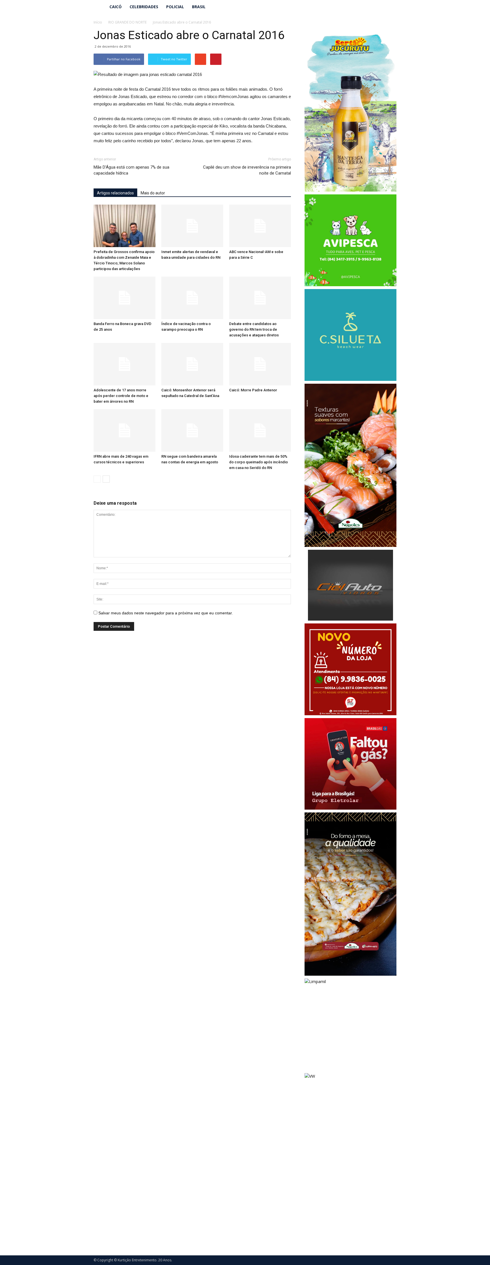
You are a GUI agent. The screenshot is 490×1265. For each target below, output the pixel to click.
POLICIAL (175, 6)
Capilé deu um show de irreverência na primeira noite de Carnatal (247, 170)
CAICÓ (115, 6)
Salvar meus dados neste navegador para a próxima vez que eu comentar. (165, 613)
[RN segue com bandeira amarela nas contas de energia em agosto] (192, 430)
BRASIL (199, 6)
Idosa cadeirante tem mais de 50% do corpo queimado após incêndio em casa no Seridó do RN (258, 462)
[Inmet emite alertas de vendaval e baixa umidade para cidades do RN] (192, 226)
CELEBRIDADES (144, 6)
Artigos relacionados (115, 193)
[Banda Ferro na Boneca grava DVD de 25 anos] (124, 298)
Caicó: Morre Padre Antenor (253, 390)
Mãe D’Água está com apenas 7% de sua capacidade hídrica (131, 170)
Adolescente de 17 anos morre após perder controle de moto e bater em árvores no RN (121, 396)
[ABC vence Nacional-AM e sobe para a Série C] (260, 226)
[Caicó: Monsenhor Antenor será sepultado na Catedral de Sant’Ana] (192, 364)
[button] (389, 7)
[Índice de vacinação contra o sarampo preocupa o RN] (192, 298)
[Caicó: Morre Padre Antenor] (260, 364)
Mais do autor (153, 193)
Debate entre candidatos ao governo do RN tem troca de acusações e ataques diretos (254, 329)
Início (98, 22)
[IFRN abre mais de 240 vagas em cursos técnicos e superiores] (124, 430)
